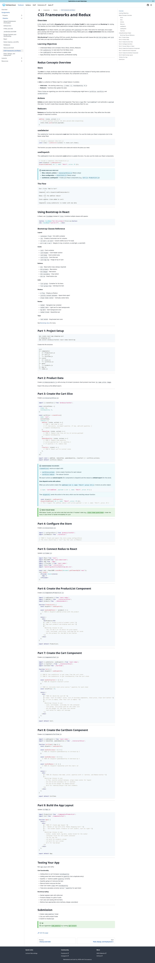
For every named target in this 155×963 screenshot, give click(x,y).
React (5, 39)
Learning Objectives (124, 13)
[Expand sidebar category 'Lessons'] (21, 58)
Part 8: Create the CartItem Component (128, 52)
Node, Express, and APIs (11, 42)
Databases (7, 45)
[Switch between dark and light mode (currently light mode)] (151, 5)
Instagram (64, 956)
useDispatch (123, 28)
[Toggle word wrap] (110, 661)
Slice (121, 19)
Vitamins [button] (5, 18)
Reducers (122, 24)
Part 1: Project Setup (124, 37)
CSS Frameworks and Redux (12, 50)
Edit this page (44, 933)
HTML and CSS (8, 28)
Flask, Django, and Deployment (9, 54)
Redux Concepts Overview (125, 15)
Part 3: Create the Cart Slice (126, 41)
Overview (4, 9)
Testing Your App (123, 57)
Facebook (64, 953)
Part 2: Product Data (124, 39)
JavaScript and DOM (10, 31)
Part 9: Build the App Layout (126, 55)
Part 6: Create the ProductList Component (129, 48)
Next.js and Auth (9, 48)
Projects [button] (5, 15)
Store (121, 17)
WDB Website (101, 953)
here (85, 1)
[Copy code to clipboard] (113, 119)
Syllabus (28, 5)
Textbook (21, 5)
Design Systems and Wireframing (10, 35)
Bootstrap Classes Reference (127, 35)
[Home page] (39, 10)
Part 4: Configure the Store (125, 44)
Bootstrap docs (45, 323)
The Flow (122, 30)
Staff (34, 5)
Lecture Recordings (31, 953)
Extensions (41, 5)
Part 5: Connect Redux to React (126, 46)
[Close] (153, 1)
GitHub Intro (7, 26)
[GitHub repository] (148, 5)
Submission (121, 59)
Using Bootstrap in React (125, 33)
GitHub (99, 956)
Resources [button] (5, 61)
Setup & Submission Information (10, 22)
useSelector (123, 26)
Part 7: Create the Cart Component (127, 50)
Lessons (4, 58)
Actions (122, 22)
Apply (50, 5)
